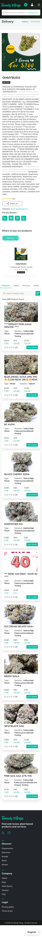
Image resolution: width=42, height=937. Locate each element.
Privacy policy (8, 907)
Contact (5, 890)
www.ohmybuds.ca (19, 209)
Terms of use (7, 911)
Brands (5, 856)
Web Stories (7, 886)
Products (6, 285)
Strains (5, 864)
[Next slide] (37, 261)
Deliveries (6, 852)
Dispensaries (7, 848)
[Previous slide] (4, 261)
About (16, 285)
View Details (32, 347)
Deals (36, 285)
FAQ (3, 894)
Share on (14, 203)
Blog (4, 882)
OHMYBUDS (35, 22)
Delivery (25, 22)
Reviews (26, 285)
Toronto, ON (33, 12)
